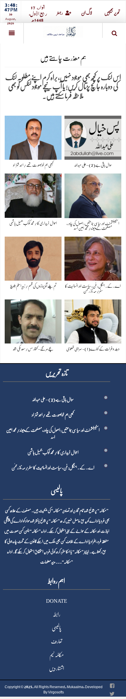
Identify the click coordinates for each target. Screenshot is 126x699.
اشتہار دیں (56, 668)
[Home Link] (63, 29)
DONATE (56, 601)
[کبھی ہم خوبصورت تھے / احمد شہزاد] (33, 136)
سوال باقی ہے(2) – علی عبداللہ (93, 165)
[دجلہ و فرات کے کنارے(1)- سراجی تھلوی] (92, 320)
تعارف (56, 641)
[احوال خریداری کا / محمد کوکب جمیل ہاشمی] (33, 194)
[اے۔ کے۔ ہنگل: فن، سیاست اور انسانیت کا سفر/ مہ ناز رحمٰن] (92, 257)
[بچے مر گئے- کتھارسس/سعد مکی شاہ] (33, 320)
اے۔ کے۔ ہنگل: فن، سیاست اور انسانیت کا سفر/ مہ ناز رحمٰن (52, 467)
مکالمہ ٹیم (57, 655)
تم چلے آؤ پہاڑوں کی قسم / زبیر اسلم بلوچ (33, 286)
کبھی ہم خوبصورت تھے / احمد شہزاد (33, 165)
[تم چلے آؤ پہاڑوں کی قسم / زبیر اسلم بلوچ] (33, 257)
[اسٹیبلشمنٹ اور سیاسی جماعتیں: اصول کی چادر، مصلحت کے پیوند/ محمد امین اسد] (92, 194)
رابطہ (56, 614)
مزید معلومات (47, 562)
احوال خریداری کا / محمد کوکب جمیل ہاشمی (33, 223)
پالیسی (56, 628)
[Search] (114, 31)
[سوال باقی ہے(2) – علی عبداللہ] (92, 136)
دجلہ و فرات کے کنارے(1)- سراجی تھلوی (93, 349)
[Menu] (11, 33)
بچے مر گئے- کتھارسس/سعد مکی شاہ (33, 349)
